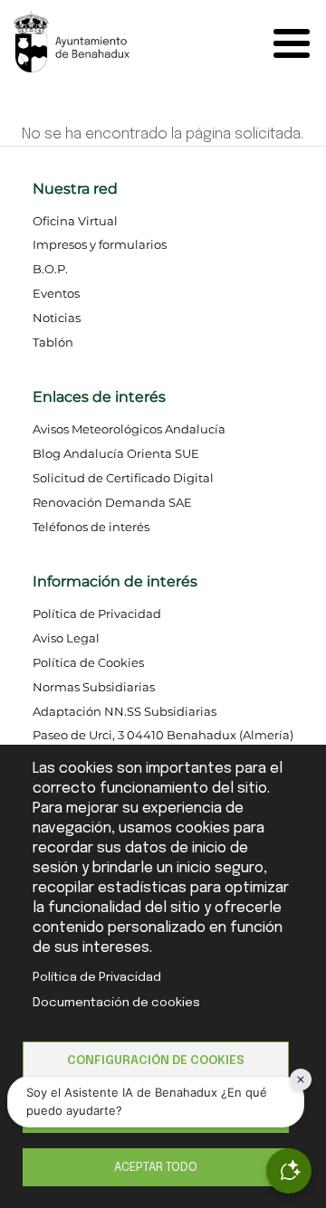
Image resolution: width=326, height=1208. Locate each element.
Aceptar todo (155, 1167)
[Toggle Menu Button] (296, 43)
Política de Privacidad (97, 977)
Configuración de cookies (155, 1060)
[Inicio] (88, 40)
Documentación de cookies (116, 1002)
